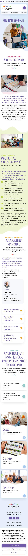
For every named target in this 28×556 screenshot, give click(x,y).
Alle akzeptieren (14, 545)
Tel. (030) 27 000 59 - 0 (14, 514)
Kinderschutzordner (14, 12)
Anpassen (14, 552)
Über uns (18, 523)
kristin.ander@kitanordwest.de (12, 300)
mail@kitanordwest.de (14, 512)
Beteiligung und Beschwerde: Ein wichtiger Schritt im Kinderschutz (10, 337)
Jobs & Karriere (11, 525)
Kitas (8, 523)
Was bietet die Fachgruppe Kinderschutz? (8, 319)
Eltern (13, 523)
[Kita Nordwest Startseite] (7, 8)
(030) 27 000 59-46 (11, 298)
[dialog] (14, 542)
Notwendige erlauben (14, 549)
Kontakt (19, 525)
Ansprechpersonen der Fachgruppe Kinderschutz (11, 328)
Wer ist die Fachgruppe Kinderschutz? (11, 310)
